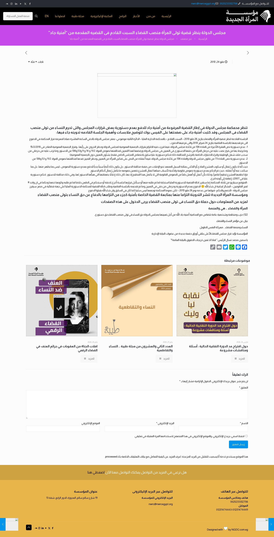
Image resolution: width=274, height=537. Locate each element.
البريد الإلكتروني (165, 423)
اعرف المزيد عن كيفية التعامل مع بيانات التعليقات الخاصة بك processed (143, 456)
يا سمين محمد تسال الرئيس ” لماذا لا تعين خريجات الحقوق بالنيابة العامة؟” (209, 239)
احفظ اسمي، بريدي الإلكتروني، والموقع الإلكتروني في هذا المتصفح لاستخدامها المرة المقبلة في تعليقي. (189, 436)
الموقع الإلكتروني (91, 423)
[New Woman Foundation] (248, 16)
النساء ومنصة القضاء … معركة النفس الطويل (224, 227)
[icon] (7, 3)
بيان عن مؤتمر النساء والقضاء (232, 220)
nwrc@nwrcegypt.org (203, 3)
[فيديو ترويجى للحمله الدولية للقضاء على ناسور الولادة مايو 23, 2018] (265, 524)
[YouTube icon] (21, 3)
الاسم (244, 423)
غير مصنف (186, 38)
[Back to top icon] (29, 527)
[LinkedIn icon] (16, 3)
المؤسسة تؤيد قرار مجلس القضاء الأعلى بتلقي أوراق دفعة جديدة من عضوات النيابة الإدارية (200, 233)
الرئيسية (202, 38)
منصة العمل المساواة (17, 16)
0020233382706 (228, 3)
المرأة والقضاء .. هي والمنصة (228, 208)
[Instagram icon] (11, 3)
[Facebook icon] (30, 3)
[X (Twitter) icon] (25, 3)
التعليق (243, 387)
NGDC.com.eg (240, 529)
